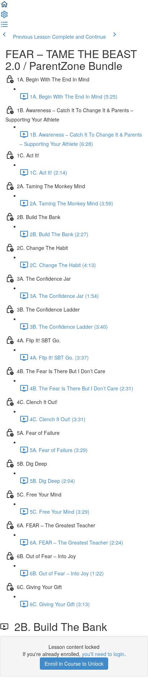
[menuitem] (4, 16)
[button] (4, 6)
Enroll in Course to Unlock (74, 663)
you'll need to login (103, 653)
